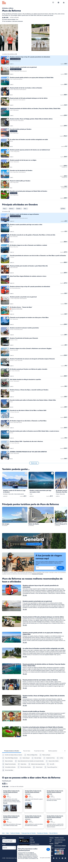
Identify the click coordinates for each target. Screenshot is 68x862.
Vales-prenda (51, 850)
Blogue (51, 845)
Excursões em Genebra (42, 833)
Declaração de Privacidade (37, 573)
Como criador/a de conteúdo (58, 842)
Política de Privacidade (34, 844)
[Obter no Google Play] (24, 841)
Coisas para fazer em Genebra (28, 833)
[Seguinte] (65, 514)
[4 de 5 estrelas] (6, 17)
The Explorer (51, 854)
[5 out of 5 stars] (12, 794)
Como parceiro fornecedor (60, 839)
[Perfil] (64, 3)
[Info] (16, 54)
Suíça (7, 833)
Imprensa (51, 847)
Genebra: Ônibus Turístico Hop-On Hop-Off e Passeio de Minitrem (11, 791)
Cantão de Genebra (15, 833)
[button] (34, 60)
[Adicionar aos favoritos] (8, 57)
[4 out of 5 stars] (6, 786)
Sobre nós (51, 840)
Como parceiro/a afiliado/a (60, 845)
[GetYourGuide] (4, 3)
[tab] (11, 751)
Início (3, 833)
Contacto (32, 839)
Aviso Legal (32, 842)
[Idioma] (58, 2)
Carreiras (51, 843)
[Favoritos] (53, 3)
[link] (34, 60)
